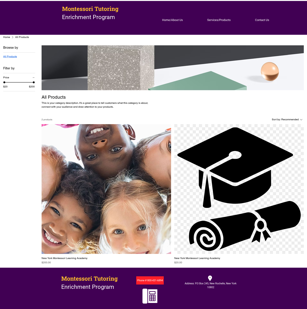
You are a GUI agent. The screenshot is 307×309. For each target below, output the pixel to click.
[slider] (4, 82)
